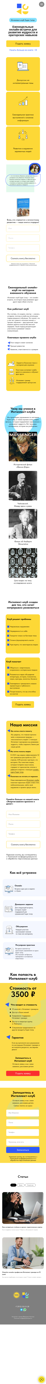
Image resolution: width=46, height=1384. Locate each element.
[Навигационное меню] (41, 4)
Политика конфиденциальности (23, 1318)
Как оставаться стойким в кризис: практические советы (22, 1227)
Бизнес (20, 1185)
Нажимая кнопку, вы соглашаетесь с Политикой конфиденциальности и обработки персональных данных (23, 264)
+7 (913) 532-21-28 (22, 1307)
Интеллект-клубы (32, 780)
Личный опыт (30, 1185)
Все (13, 1185)
